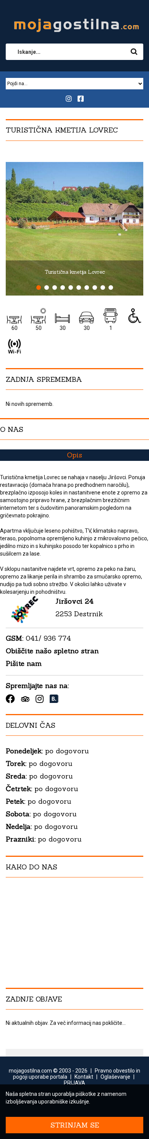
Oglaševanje (115, 1077)
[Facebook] (10, 698)
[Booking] (54, 699)
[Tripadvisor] (25, 699)
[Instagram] (40, 698)
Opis (74, 455)
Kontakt (83, 1077)
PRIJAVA (74, 1083)
